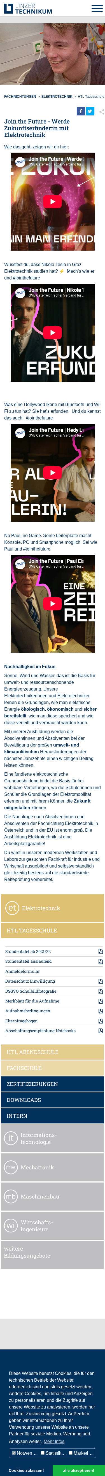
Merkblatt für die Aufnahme (32, 1001)
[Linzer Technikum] (28, 8)
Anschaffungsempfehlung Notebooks (40, 1030)
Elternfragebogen (21, 1020)
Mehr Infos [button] (54, 1441)
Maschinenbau (40, 1196)
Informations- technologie (39, 1138)
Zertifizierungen (32, 1083)
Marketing (83, 1453)
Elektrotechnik (57, 97)
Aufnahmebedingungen (27, 1010)
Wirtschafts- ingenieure (37, 1226)
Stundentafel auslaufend (28, 961)
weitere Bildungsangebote (27, 1252)
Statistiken (55, 1453)
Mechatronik (37, 1167)
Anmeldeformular (22, 971)
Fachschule (24, 1067)
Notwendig (27, 1453)
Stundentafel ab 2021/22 (28, 951)
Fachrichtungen (20, 97)
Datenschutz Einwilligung (30, 981)
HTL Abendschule (33, 1051)
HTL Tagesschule (91, 97)
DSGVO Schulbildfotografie (30, 991)
